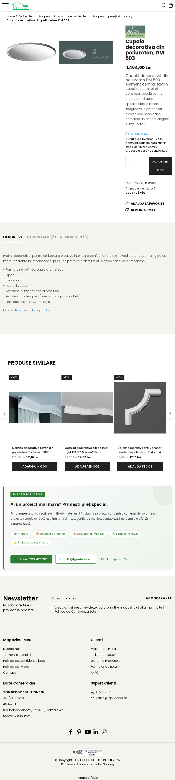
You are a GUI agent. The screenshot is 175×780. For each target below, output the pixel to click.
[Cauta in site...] (164, 5)
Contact (9, 672)
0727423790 (104, 692)
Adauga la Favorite (147, 203)
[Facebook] (71, 732)
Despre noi (11, 649)
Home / (12, 16)
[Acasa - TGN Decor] (29, 5)
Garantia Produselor (106, 661)
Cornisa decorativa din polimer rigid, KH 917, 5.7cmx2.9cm (86, 450)
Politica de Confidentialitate (75, 611)
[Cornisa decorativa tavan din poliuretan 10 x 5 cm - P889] (35, 408)
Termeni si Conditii (17, 655)
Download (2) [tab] (41, 237)
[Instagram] (104, 732)
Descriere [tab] (13, 237)
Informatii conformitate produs (26, 310)
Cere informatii (144, 210)
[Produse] (6, 6)
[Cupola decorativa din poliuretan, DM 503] (31, 53)
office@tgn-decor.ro (111, 698)
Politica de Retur (103, 655)
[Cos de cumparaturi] (170, 5)
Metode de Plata (103, 649)
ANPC (95, 672)
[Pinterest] (79, 732)
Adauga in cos (160, 166)
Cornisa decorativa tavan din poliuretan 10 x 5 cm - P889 (32, 450)
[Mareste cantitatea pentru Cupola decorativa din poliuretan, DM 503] (144, 161)
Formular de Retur (104, 666)
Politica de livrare (16, 666)
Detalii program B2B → (115, 559)
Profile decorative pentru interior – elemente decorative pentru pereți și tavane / (76, 16)
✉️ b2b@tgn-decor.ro (75, 559)
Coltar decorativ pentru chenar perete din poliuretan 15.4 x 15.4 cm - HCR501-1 (139, 450)
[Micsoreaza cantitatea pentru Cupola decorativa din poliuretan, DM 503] (128, 161)
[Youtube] (87, 732)
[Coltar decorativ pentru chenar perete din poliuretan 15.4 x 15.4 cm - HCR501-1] (140, 408)
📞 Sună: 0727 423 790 (31, 559)
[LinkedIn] (96, 732)
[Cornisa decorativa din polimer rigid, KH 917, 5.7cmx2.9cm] (87, 408)
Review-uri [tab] (74, 237)
